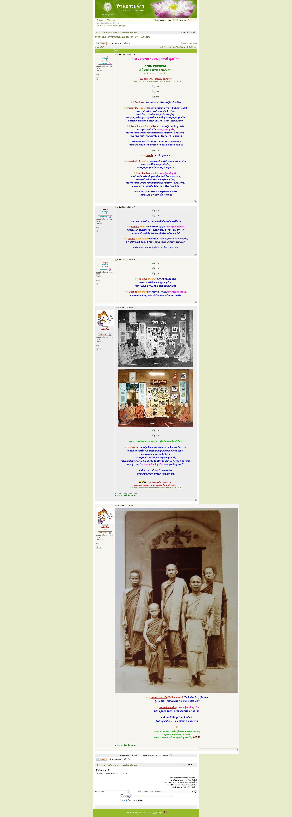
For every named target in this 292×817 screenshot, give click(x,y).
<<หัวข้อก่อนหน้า (166, 47)
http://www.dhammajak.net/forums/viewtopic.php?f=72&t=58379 (155, 81)
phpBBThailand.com (157, 814)
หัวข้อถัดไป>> (191, 47)
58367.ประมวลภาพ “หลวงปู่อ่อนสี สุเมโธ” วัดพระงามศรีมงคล (122, 37)
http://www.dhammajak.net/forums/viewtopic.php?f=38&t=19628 (155, 488)
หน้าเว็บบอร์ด (100, 32)
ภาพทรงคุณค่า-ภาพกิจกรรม (127, 32)
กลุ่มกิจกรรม (111, 32)
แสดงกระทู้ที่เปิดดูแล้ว (119, 26)
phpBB (135, 812)
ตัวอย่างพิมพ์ (99, 47)
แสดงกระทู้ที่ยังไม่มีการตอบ (104, 26)
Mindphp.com (145, 814)
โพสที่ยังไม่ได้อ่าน (179, 47)
